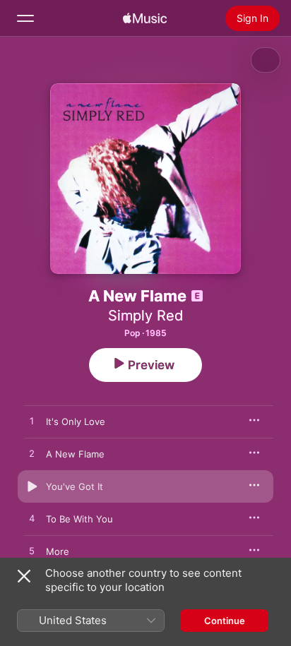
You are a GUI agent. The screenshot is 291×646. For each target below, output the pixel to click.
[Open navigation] (25, 18)
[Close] (24, 576)
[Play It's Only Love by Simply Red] (32, 421)
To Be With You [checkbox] (79, 519)
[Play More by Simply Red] (32, 551)
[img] (145, 18)
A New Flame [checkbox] (75, 454)
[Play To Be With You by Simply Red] (32, 519)
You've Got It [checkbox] (74, 486)
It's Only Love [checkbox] (75, 421)
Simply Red (145, 315)
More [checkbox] (57, 551)
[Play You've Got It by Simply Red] (32, 486)
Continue (224, 620)
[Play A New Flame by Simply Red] (32, 454)
